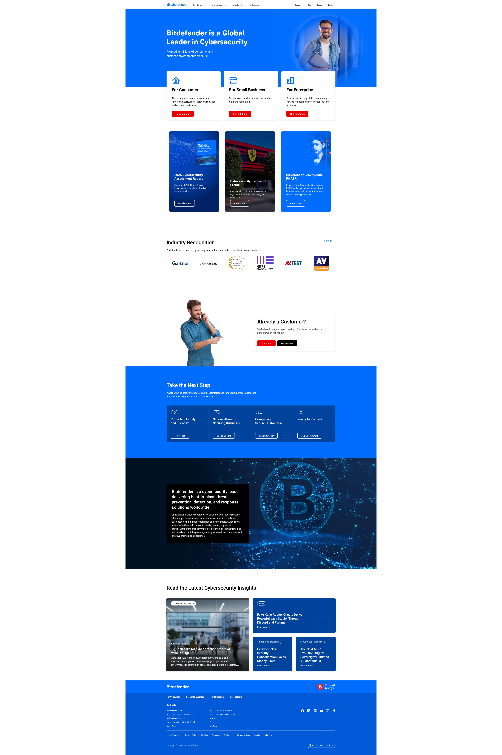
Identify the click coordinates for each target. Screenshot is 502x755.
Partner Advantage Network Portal (181, 722)
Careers (213, 722)
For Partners (236, 697)
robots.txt (269, 735)
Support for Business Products (222, 714)
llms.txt (257, 735)
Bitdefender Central (174, 710)
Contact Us (228, 735)
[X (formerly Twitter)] (308, 710)
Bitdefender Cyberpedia (176, 718)
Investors (213, 718)
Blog (309, 5)
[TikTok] (333, 710)
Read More (207, 634)
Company (216, 735)
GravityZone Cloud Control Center (180, 714)
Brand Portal (172, 726)
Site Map (204, 735)
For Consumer (173, 697)
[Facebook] (302, 710)
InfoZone (213, 726)
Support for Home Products (221, 710)
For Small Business (195, 697)
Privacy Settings (243, 735)
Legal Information (174, 735)
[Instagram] (327, 710)
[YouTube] (321, 710)
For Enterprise (217, 697)
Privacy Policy (190, 735)
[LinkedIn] (315, 710)
